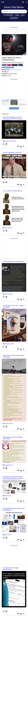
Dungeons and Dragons (10, 141)
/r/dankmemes (7, 67)
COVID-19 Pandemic (15, 69)
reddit (12, 67)
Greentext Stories (8, 294)
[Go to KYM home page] (2, 2)
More (21, 64)
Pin (9, 64)
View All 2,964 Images (14, 108)
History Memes (8, 227)
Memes (22, 15)
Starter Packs (7, 495)
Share (4, 64)
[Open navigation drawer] (26, 2)
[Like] (21, 146)
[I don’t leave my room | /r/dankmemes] (14, 44)
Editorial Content (14, 18)
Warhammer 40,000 (9, 343)
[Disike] (18, 146)
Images (17, 15)
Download (15, 64)
